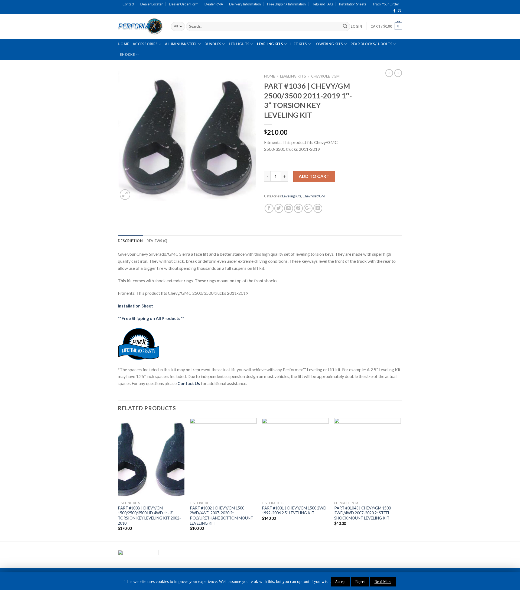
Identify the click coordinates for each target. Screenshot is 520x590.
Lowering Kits (328, 44)
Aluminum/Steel (181, 44)
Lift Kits (298, 44)
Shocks (127, 54)
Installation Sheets (352, 4)
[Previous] (118, 479)
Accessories (145, 44)
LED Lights (239, 44)
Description (130, 241)
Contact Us (188, 383)
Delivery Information (245, 4)
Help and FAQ (322, 4)
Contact (128, 4)
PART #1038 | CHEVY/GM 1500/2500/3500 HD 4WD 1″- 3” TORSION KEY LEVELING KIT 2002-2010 (149, 515)
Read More (383, 582)
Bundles (212, 44)
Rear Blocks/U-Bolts (371, 44)
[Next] (400, 479)
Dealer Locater (151, 4)
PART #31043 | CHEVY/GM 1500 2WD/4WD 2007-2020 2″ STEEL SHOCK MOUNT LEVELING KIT (362, 513)
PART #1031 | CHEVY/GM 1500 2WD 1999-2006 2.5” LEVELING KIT (294, 510)
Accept (340, 582)
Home (123, 44)
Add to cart (314, 176)
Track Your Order (385, 4)
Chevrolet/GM (325, 76)
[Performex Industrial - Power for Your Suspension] (140, 26)
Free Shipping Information (286, 4)
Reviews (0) (157, 241)
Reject (360, 582)
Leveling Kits (270, 44)
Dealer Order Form (184, 4)
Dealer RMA (213, 4)
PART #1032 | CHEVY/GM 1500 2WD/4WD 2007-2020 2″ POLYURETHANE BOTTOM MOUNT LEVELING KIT (221, 515)
